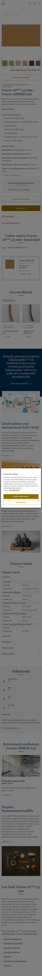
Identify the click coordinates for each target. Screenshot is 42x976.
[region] (21, 488)
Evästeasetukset (21, 502)
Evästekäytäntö (14, 490)
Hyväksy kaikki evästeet (21, 496)
